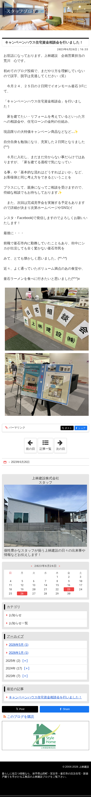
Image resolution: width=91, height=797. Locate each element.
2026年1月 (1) (18, 652)
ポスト (69, 428)
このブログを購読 (20, 716)
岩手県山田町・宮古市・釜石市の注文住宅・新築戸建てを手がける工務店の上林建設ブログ (45, 15)
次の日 (61, 444)
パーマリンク (17, 427)
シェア (82, 428)
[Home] (5, 462)
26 (22, 593)
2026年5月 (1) (18, 644)
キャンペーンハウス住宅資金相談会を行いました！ (44, 42)
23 (68, 589)
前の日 (31, 444)
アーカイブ (15, 636)
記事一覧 (45, 448)
